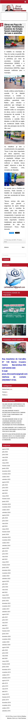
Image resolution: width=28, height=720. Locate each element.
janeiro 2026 (5, 468)
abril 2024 (4, 526)
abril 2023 (4, 559)
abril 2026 (4, 460)
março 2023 (5, 562)
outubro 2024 (5, 509)
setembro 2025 (6, 479)
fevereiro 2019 (6, 697)
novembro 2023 (6, 540)
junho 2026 (5, 454)
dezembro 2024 (6, 504)
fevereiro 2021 (6, 631)
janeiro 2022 (5, 600)
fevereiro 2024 (6, 531)
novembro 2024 (6, 507)
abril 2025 (4, 493)
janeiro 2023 (5, 567)
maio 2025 (5, 490)
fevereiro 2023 (6, 565)
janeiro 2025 (5, 501)
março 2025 (5, 496)
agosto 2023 (5, 548)
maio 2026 (5, 457)
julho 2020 (5, 650)
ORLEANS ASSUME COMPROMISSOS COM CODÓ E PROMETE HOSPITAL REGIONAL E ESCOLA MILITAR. (13, 406)
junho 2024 (5, 520)
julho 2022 (5, 584)
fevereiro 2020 (6, 664)
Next (23, 247)
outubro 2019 (5, 675)
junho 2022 (5, 587)
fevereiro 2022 (6, 598)
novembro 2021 (6, 606)
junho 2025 (5, 487)
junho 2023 (5, 554)
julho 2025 (5, 485)
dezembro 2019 (6, 669)
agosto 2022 (5, 581)
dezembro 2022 (6, 570)
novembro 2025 (6, 474)
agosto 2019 (5, 680)
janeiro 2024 (5, 534)
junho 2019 (5, 686)
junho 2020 (5, 653)
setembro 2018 (6, 710)
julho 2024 (5, 518)
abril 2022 (4, 592)
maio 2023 (5, 556)
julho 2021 (5, 617)
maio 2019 (5, 688)
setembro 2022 (6, 578)
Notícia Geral (5, 389)
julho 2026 (5, 452)
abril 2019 (4, 691)
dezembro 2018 (6, 702)
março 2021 (5, 628)
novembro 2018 (6, 705)
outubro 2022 (5, 576)
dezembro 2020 (6, 636)
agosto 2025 (5, 482)
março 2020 (5, 661)
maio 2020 (5, 655)
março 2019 (5, 694)
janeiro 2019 (5, 699)
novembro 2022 (6, 573)
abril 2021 (4, 625)
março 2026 (5, 463)
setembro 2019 (6, 677)
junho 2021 (5, 620)
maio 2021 (5, 622)
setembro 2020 (6, 644)
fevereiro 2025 (6, 498)
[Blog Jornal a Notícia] (14, 8)
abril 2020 (4, 658)
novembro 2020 (6, 639)
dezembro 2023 (6, 537)
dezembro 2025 (6, 471)
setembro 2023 (6, 545)
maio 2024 (5, 523)
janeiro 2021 (5, 633)
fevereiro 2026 (6, 465)
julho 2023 (5, 551)
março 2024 (5, 529)
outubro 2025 (5, 476)
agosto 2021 (5, 614)
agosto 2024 (5, 515)
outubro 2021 (5, 609)
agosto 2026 (5, 449)
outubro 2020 (5, 642)
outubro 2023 (5, 542)
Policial (4, 392)
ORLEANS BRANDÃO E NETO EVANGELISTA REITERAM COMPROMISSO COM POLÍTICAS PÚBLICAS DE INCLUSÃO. (14, 429)
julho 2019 (5, 683)
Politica (4, 395)
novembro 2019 (6, 672)
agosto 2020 (5, 647)
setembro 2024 (6, 512)
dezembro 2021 (6, 603)
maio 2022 (5, 589)
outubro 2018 (5, 708)
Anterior (6, 247)
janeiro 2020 (5, 666)
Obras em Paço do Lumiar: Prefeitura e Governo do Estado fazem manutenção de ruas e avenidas (14, 28)
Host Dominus (22, 718)
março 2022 (5, 595)
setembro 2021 (6, 611)
